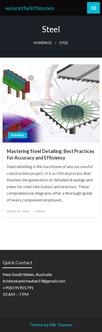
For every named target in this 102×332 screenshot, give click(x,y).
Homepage (42, 43)
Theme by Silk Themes (51, 324)
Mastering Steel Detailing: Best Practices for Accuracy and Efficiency (50, 154)
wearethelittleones (29, 8)
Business (17, 135)
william (40, 211)
